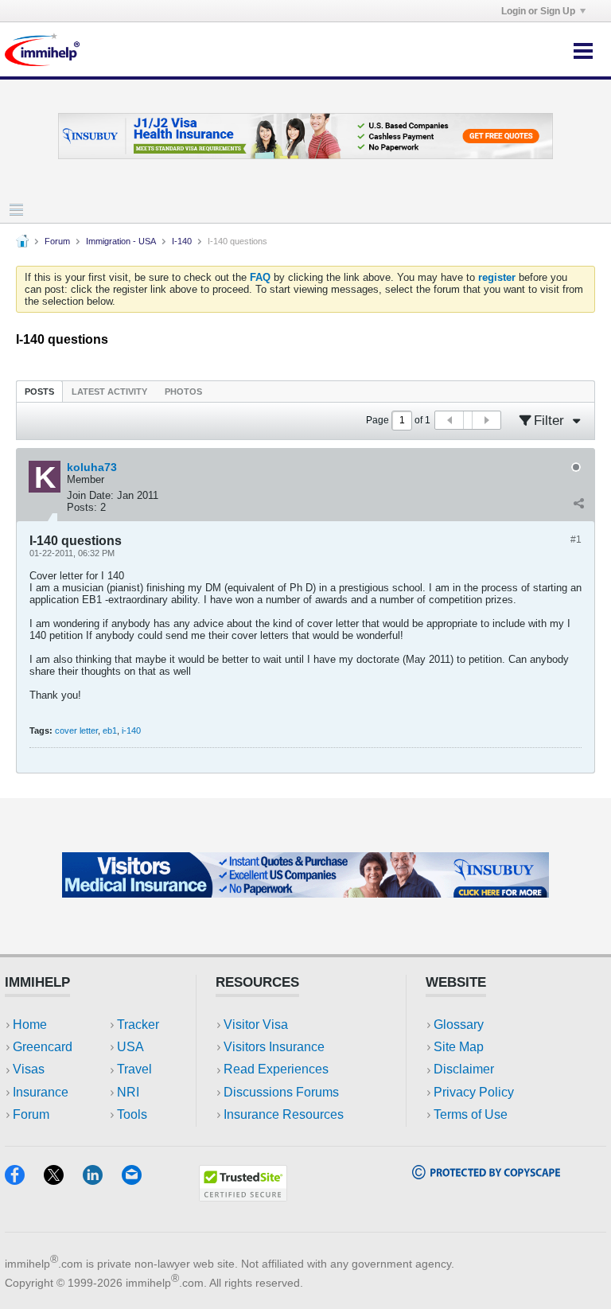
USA (130, 1047)
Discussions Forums (281, 1092)
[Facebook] (24, 1179)
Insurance (40, 1092)
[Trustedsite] (243, 1196)
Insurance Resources (284, 1114)
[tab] (39, 391)
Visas (29, 1069)
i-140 (131, 730)
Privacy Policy (474, 1092)
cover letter (76, 730)
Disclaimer (464, 1069)
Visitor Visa (256, 1024)
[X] (63, 1179)
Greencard (42, 1047)
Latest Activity (109, 391)
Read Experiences (276, 1069)
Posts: (82, 507)
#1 (576, 539)
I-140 (182, 241)
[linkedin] (102, 1179)
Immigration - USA (121, 241)
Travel (134, 1069)
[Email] (139, 1179)
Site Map (459, 1047)
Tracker (138, 1024)
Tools (132, 1114)
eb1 (110, 730)
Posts (39, 391)
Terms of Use (471, 1114)
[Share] (578, 504)
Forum (57, 241)
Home (30, 1024)
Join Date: (90, 495)
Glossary (459, 1024)
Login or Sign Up (538, 11)
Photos (183, 391)
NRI (128, 1092)
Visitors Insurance (274, 1047)
